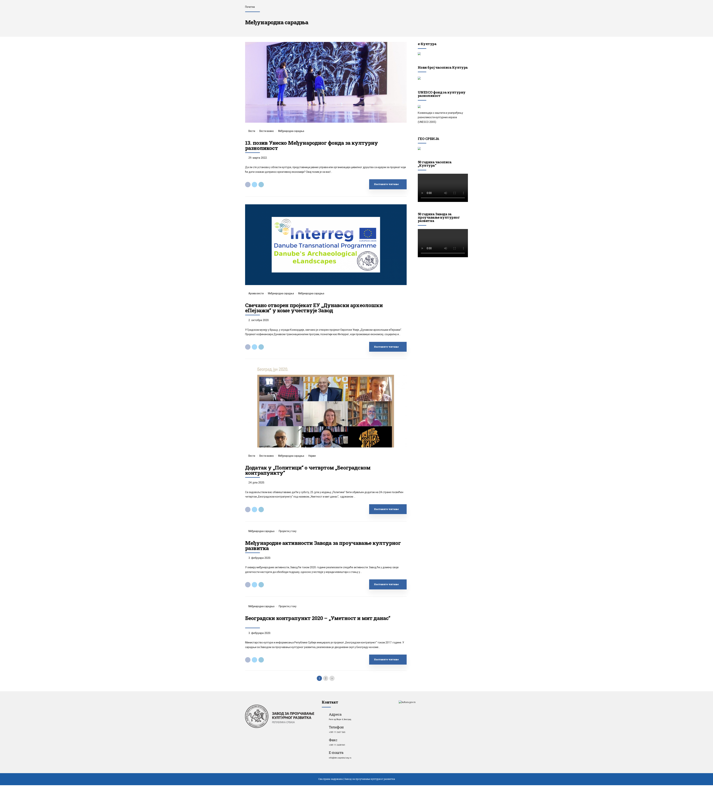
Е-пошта (336, 752)
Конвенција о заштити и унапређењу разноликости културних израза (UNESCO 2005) (440, 117)
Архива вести (256, 293)
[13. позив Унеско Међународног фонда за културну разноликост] (326, 82)
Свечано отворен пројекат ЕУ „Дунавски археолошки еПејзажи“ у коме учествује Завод (314, 308)
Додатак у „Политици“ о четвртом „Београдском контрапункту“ (307, 470)
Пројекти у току (287, 531)
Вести (251, 131)
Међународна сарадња (291, 131)
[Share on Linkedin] (261, 184)
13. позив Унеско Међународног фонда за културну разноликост (311, 145)
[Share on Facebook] (247, 184)
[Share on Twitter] (254, 184)
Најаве (312, 455)
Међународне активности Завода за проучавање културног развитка (323, 545)
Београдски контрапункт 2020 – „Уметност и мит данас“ (317, 618)
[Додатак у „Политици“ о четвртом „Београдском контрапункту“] (326, 407)
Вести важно (266, 131)
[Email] (324, 752)
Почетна (250, 7)
